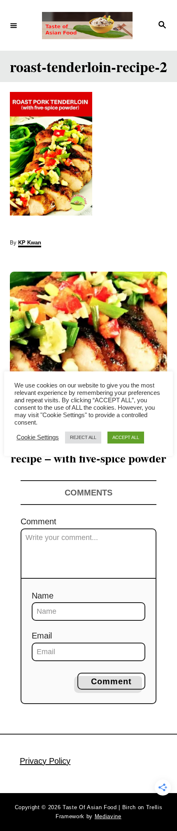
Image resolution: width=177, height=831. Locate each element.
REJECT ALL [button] (83, 437)
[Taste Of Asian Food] (87, 25)
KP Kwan (29, 242)
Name (43, 595)
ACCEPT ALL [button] (125, 437)
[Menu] (13, 25)
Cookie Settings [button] (37, 437)
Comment (38, 521)
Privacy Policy (45, 760)
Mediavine (108, 816)
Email (42, 635)
